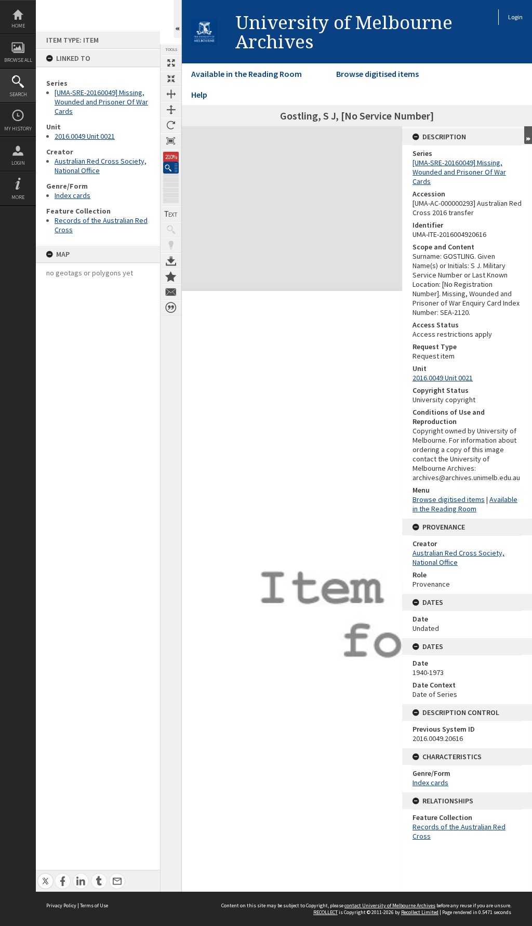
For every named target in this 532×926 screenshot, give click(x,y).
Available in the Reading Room (246, 74)
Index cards (72, 195)
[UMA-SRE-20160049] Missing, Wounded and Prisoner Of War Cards (101, 102)
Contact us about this (171, 292)
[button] (171, 168)
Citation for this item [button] (171, 307)
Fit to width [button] (171, 94)
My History (18, 128)
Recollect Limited (419, 912)
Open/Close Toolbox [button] (177, 19)
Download (171, 261)
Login (18, 163)
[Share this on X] (45, 875)
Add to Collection (171, 276)
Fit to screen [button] (171, 78)
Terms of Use (94, 905)
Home (18, 25)
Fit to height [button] (171, 109)
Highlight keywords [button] (171, 245)
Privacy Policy (61, 905)
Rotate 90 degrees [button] (171, 125)
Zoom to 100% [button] (171, 141)
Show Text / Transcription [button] (171, 214)
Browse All (18, 60)
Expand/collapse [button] (528, 135)
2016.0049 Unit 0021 (85, 136)
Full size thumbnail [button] (171, 63)
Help (199, 94)
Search (18, 94)
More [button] (17, 197)
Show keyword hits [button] (171, 229)
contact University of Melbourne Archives (389, 905)
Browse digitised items (377, 74)
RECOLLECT (325, 912)
